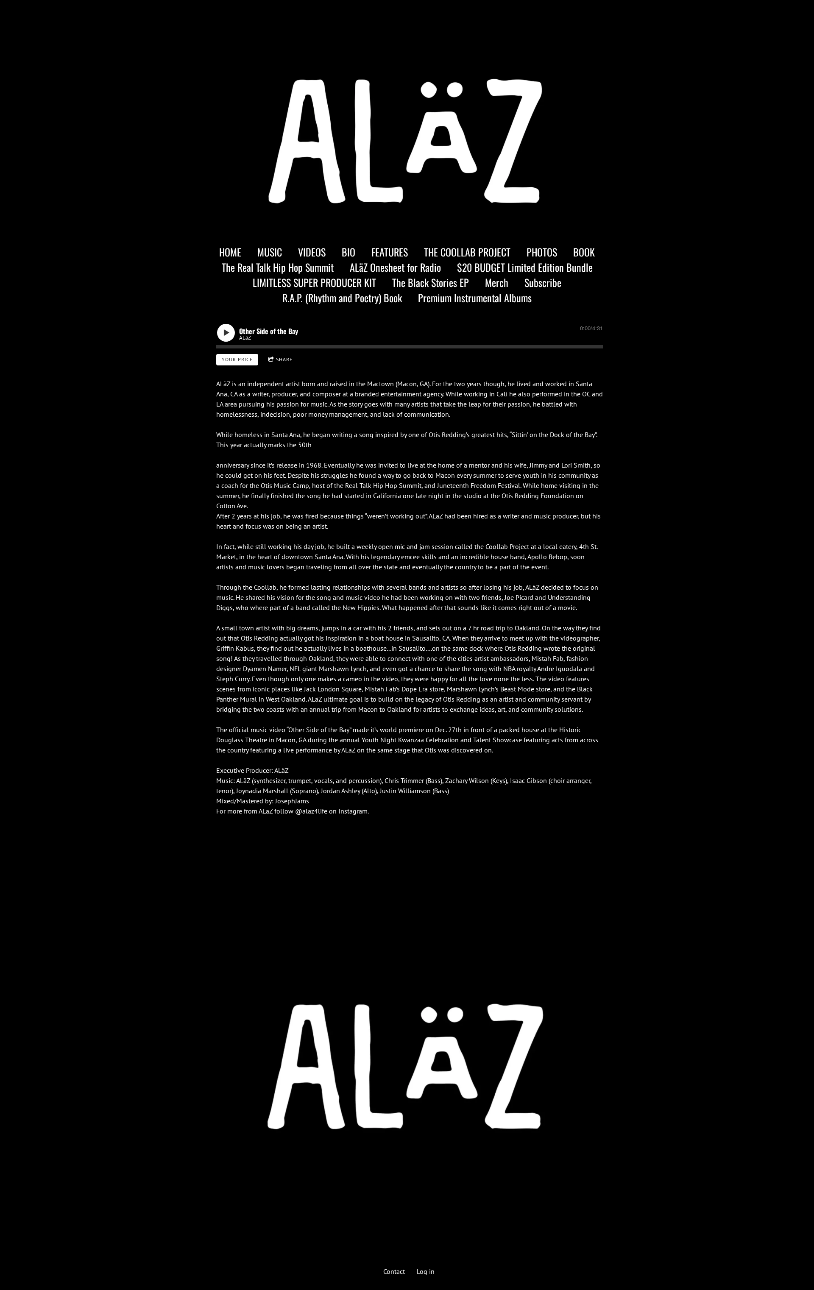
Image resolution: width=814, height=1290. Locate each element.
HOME (230, 251)
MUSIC (269, 251)
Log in (426, 1271)
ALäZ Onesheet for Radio (395, 267)
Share (284, 359)
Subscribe (542, 282)
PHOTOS (542, 251)
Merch (496, 282)
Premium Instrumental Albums (475, 297)
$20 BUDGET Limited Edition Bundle (525, 267)
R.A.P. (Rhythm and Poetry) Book (342, 297)
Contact (394, 1271)
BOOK (584, 251)
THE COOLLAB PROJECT (467, 251)
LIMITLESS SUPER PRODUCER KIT (314, 282)
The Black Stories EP (430, 282)
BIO (348, 251)
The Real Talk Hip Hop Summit (278, 267)
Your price (237, 359)
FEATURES (389, 251)
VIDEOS (312, 251)
